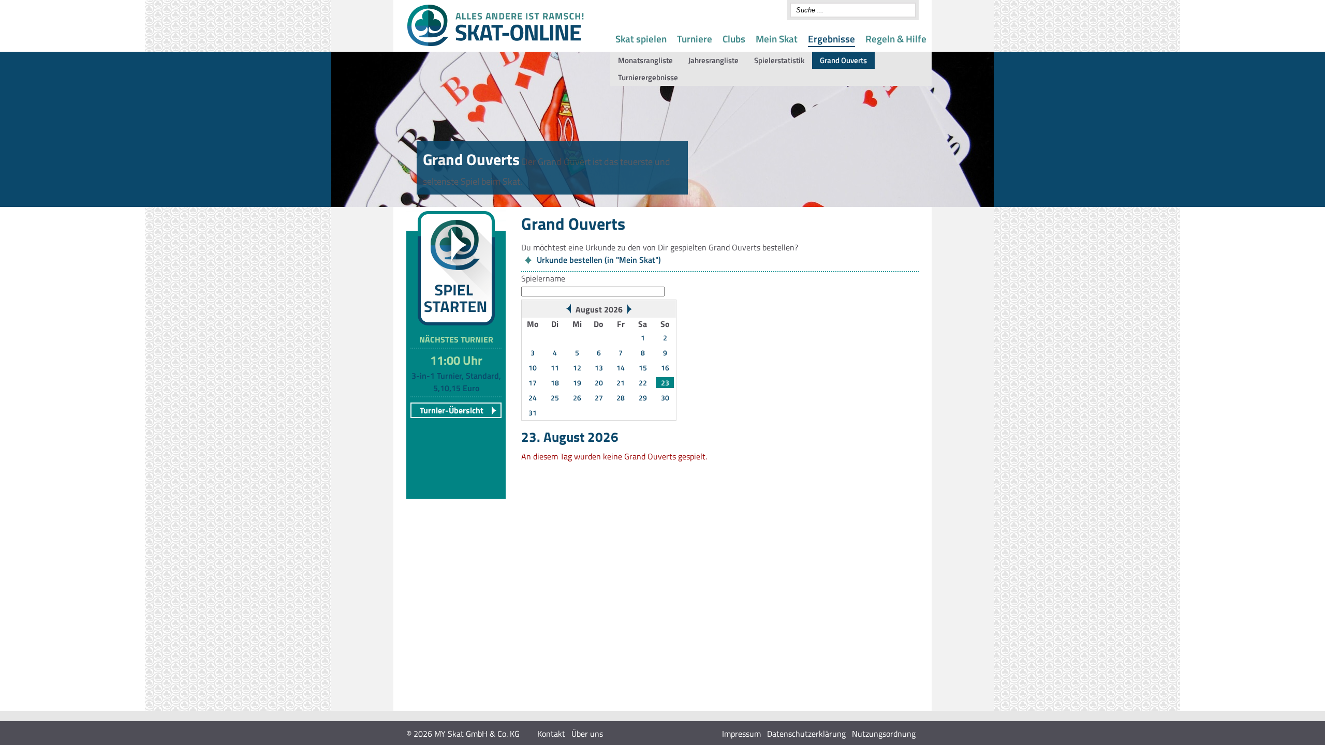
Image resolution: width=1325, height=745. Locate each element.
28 (620, 397)
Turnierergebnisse (648, 77)
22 (643, 382)
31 (532, 412)
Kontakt (551, 733)
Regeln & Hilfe (895, 38)
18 (555, 382)
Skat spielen (641, 38)
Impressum (741, 733)
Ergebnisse (831, 38)
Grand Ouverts (843, 60)
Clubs (734, 38)
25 (555, 397)
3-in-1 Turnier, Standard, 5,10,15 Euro (456, 381)
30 (665, 397)
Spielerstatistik (779, 60)
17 (532, 382)
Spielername (543, 278)
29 (643, 397)
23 (665, 382)
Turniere (694, 38)
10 (532, 367)
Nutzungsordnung (884, 733)
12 (577, 367)
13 (599, 367)
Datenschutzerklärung (806, 733)
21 (620, 382)
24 (532, 397)
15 (643, 367)
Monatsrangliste (645, 60)
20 (599, 382)
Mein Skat (777, 38)
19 (577, 382)
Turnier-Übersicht (451, 410)
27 (599, 397)
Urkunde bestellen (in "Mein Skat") (599, 260)
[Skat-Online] (495, 44)
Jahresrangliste (713, 60)
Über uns (587, 733)
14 (620, 367)
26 (577, 397)
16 (665, 367)
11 (555, 367)
